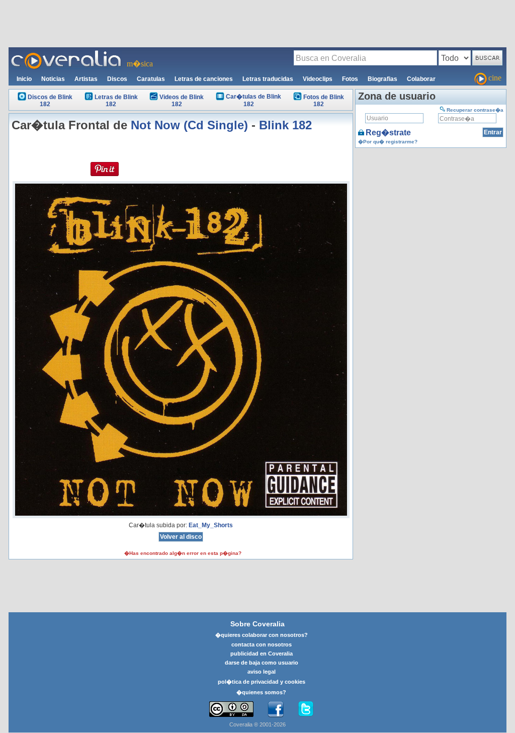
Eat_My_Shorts (211, 525)
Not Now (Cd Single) (189, 125)
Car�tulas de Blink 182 (253, 100)
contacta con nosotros (261, 644)
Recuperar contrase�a (475, 110)
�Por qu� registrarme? (387, 141)
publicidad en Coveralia (261, 653)
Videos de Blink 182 (181, 101)
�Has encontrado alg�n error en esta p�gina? (182, 553)
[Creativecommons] (231, 709)
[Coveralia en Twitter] (306, 709)
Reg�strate (388, 132)
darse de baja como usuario (261, 663)
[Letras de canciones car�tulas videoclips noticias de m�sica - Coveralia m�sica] (66, 53)
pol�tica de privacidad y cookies (261, 682)
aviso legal (261, 672)
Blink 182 (285, 125)
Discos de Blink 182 (50, 101)
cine (494, 77)
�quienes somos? (261, 692)
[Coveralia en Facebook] (276, 709)
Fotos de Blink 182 (323, 101)
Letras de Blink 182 (116, 101)
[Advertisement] (257, 23)
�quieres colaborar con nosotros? (261, 635)
